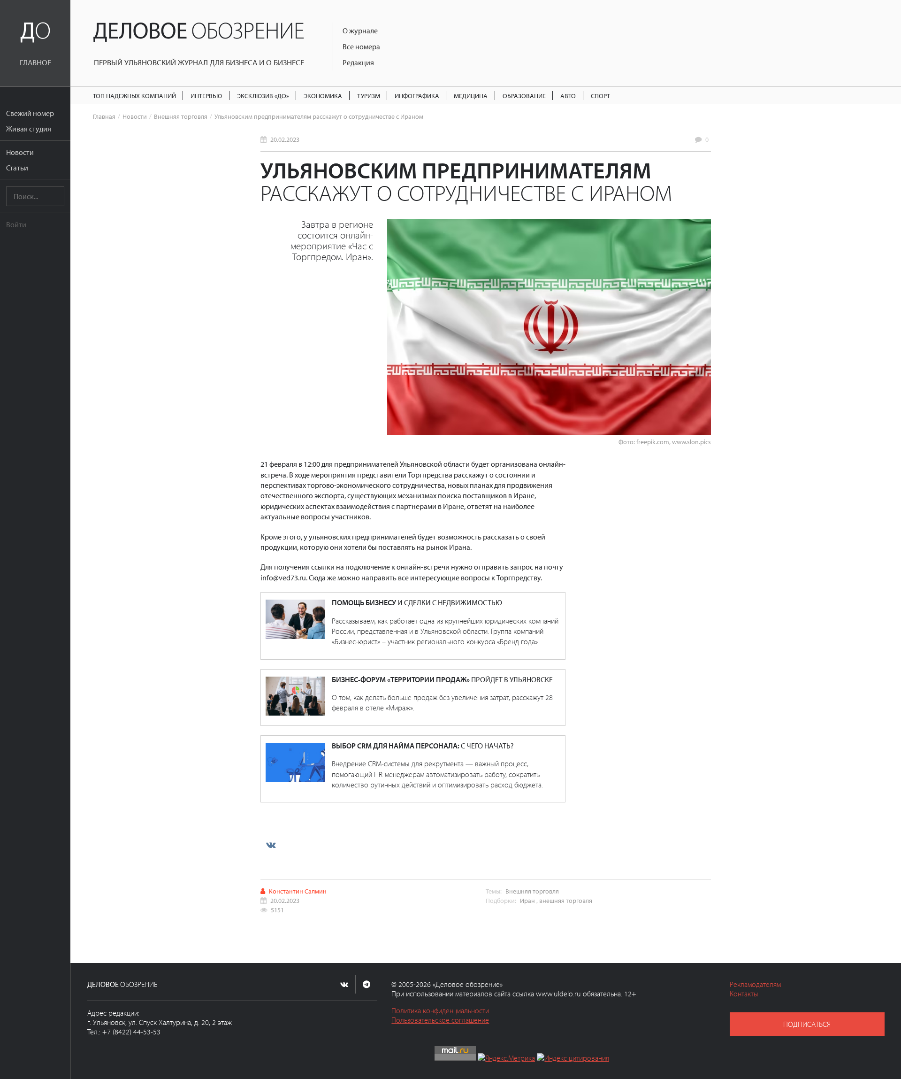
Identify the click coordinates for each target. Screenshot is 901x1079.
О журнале (360, 30)
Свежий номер (30, 113)
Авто (568, 95)
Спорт (600, 95)
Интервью (206, 95)
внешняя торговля (565, 900)
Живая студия (28, 128)
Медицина (471, 95)
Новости (20, 152)
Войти (16, 224)
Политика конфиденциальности (440, 1010)
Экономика (323, 95)
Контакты (744, 993)
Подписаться (807, 1024)
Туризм (368, 95)
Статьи (17, 167)
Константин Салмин (298, 890)
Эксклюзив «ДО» (263, 95)
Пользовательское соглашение (440, 1020)
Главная (104, 116)
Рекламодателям (755, 984)
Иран (527, 900)
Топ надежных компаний (134, 95)
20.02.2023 (284, 139)
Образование (524, 95)
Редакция (358, 62)
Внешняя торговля (180, 116)
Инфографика (417, 95)
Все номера (361, 46)
